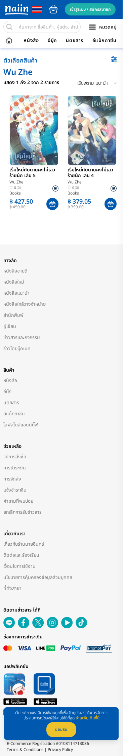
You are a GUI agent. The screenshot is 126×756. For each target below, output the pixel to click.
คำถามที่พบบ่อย (18, 501)
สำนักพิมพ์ (13, 315)
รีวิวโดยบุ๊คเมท (17, 348)
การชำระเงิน (14, 467)
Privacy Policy (60, 750)
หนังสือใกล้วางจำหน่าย (24, 304)
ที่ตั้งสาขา (12, 588)
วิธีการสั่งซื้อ (14, 456)
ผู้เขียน (9, 326)
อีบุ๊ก (52, 40)
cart (53, 9)
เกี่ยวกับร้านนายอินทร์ (23, 544)
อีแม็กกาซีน (104, 40)
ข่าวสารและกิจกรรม (21, 337)
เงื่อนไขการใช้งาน (19, 566)
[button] (52, 204)
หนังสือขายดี (15, 271)
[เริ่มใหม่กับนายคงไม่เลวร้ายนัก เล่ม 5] (33, 130)
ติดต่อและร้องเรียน (21, 555)
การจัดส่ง (12, 478)
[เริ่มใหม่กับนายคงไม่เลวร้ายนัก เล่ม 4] (92, 130)
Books (15, 193)
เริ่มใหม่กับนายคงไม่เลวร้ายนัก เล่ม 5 (32, 173)
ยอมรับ (61, 729)
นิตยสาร (74, 40)
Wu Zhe (16, 182)
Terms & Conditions (25, 750)
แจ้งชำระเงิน (15, 490)
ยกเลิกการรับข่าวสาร (22, 512)
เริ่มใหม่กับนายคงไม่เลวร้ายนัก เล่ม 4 (90, 173)
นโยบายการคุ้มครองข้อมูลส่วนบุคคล (37, 577)
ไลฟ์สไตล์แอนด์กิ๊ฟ (20, 424)
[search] (9, 27)
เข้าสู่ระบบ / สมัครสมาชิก (90, 9)
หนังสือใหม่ (13, 282)
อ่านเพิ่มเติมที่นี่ (87, 718)
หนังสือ (31, 40)
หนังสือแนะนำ (16, 293)
